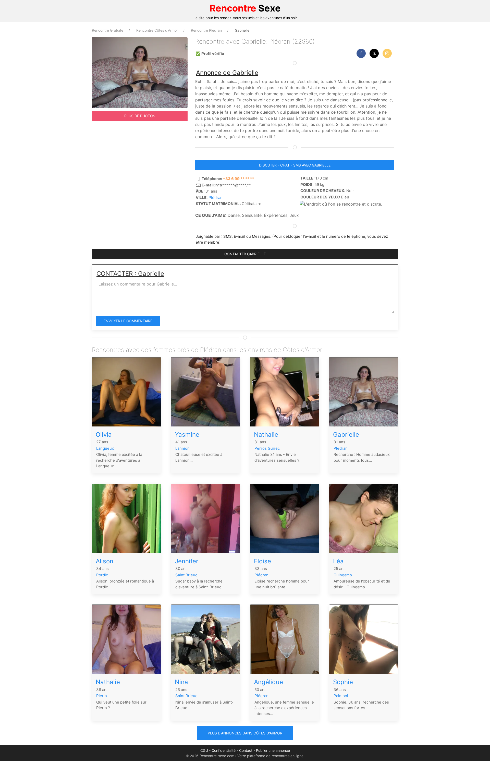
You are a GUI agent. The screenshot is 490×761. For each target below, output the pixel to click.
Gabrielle (346, 434)
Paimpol (341, 695)
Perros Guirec (267, 448)
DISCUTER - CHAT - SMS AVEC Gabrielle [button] (294, 165)
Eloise (262, 561)
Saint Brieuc (186, 575)
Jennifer (186, 561)
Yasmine (187, 434)
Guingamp (343, 575)
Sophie (343, 682)
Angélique (268, 682)
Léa (338, 561)
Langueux (105, 448)
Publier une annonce (273, 750)
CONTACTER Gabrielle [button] (245, 254)
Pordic (102, 575)
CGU (204, 750)
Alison (104, 561)
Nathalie (266, 434)
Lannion (182, 448)
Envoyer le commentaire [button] (128, 321)
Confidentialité (224, 750)
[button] (361, 53)
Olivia (104, 434)
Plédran (216, 197)
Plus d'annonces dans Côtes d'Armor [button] (245, 733)
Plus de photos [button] (139, 116)
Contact (245, 750)
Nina (181, 682)
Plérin (101, 695)
